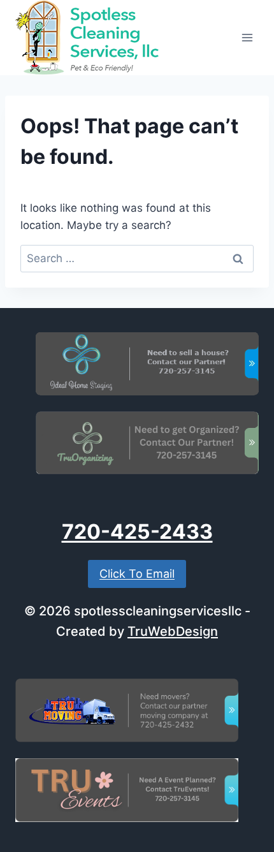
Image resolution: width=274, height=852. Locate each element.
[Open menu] (247, 37)
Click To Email (137, 573)
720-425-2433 (137, 531)
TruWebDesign (172, 631)
